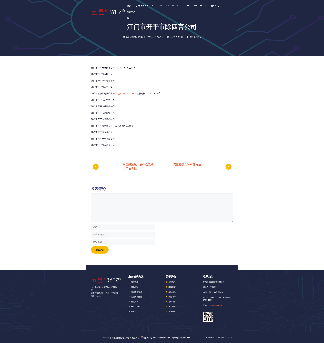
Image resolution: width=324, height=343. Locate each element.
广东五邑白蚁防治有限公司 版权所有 (124, 338)
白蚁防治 (134, 287)
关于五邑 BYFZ (143, 5)
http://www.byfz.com (124, 93)
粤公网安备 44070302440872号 (156, 338)
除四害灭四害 (195, 36)
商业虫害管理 (136, 291)
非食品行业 (135, 306)
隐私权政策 (210, 337)
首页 (129, 5)
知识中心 (215, 5)
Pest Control (167, 5)
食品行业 (134, 301)
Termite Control (193, 5)
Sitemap (230, 337)
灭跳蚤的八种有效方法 (187, 164)
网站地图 (220, 337)
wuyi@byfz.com (215, 305)
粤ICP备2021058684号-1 (182, 338)
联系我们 (172, 311)
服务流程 (172, 291)
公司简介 (172, 282)
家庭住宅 (134, 311)
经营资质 (172, 287)
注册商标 (172, 296)
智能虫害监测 (136, 296)
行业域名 (172, 301)
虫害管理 (134, 282)
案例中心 (131, 12)
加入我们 (172, 306)
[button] (128, 18)
